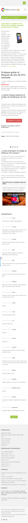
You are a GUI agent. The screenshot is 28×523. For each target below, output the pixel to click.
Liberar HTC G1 (5, 460)
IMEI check (5, 513)
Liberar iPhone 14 (5, 464)
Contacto (4, 488)
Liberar (6, 17)
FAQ (2, 436)
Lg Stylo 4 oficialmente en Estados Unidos (11, 478)
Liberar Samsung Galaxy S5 (8, 458)
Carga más (14, 417)
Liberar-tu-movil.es (5, 511)
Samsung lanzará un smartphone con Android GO (13, 484)
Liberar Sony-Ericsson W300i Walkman (10, 462)
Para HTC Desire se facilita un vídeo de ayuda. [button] (14, 183)
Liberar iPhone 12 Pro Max (8, 456)
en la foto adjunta (11, 66)
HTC (11, 17)
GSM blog (4, 469)
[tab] (14, 183)
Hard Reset (21, 511)
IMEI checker (15, 511)
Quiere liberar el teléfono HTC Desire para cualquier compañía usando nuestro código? (12, 25)
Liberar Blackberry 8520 (7, 451)
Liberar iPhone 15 (5, 466)
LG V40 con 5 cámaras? (7, 476)
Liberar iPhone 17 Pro (6, 453)
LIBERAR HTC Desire (14, 120)
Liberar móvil (11, 514)
